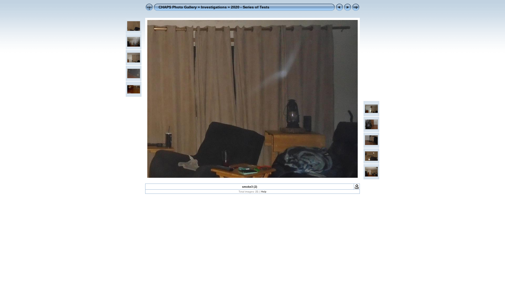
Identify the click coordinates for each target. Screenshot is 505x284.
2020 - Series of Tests (250, 7)
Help (263, 191)
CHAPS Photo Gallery (178, 7)
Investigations (214, 7)
